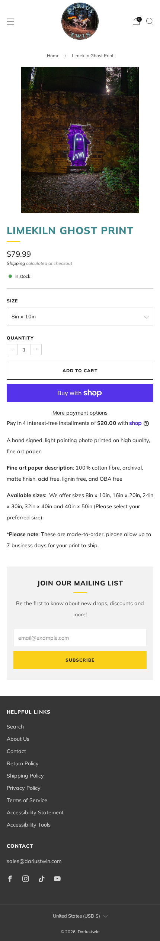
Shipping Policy (25, 775)
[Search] (149, 21)
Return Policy (23, 763)
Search (15, 726)
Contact (16, 751)
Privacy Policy (24, 788)
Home (53, 55)
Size (12, 301)
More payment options (80, 412)
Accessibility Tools (29, 824)
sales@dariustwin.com (34, 861)
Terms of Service (27, 800)
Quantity (20, 338)
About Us (18, 739)
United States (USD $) (76, 916)
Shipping (16, 263)
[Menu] (10, 21)
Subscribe (80, 660)
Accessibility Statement (35, 812)
